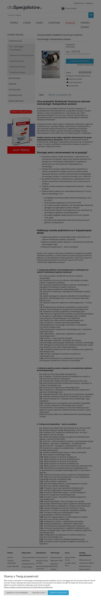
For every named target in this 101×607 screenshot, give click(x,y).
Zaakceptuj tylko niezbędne (17, 592)
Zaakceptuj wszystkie (58, 592)
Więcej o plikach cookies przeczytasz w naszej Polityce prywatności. (28, 587)
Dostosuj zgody (38, 592)
